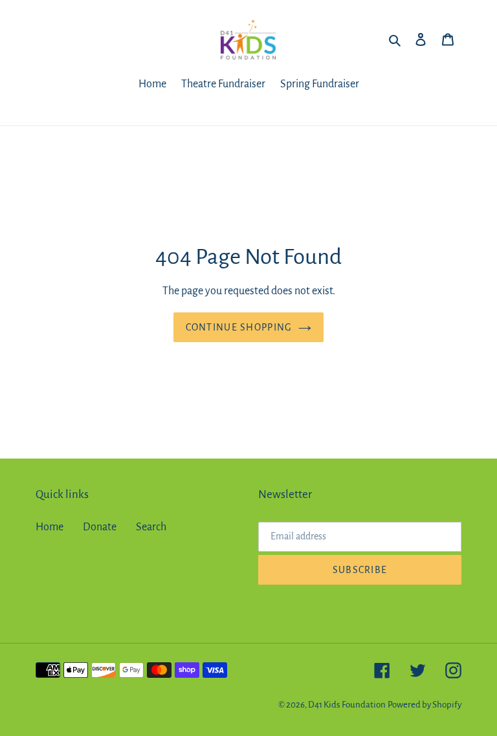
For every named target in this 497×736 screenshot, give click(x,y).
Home (49, 527)
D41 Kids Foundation (347, 704)
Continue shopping (239, 327)
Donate (99, 527)
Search (151, 527)
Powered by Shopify (424, 704)
